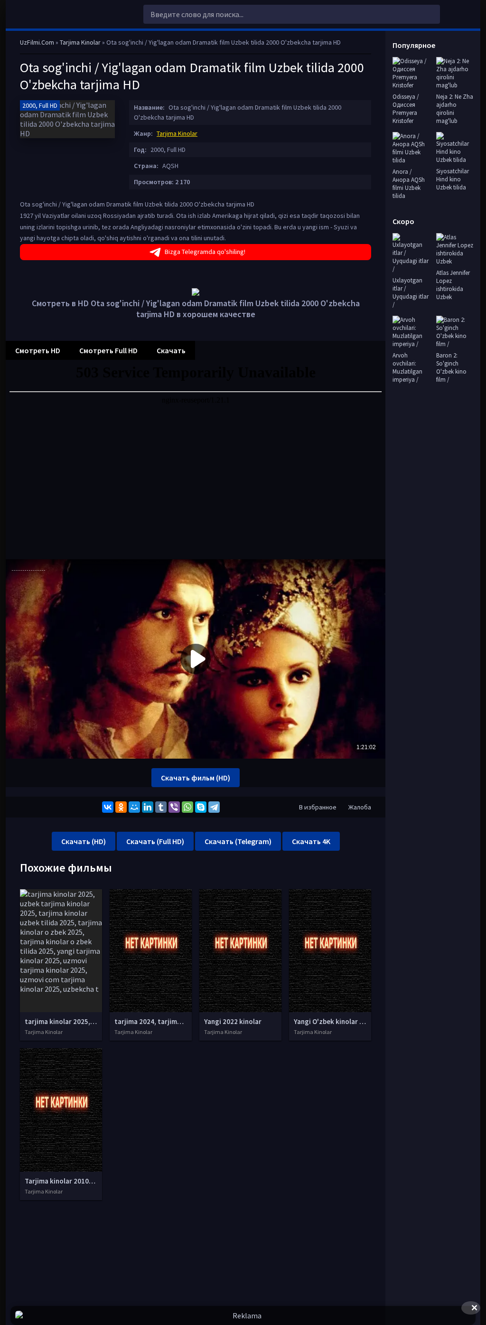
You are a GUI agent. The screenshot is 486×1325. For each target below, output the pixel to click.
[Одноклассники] (121, 807)
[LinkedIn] (147, 807)
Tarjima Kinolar (177, 133)
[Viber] (174, 807)
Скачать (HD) (83, 841)
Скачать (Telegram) (238, 841)
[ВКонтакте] (107, 807)
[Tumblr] (161, 807)
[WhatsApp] (187, 807)
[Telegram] (214, 807)
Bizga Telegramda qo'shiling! (205, 251)
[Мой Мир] (134, 807)
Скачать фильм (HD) (195, 777)
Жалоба (359, 807)
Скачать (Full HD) (155, 841)
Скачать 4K (311, 841)
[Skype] (200, 807)
